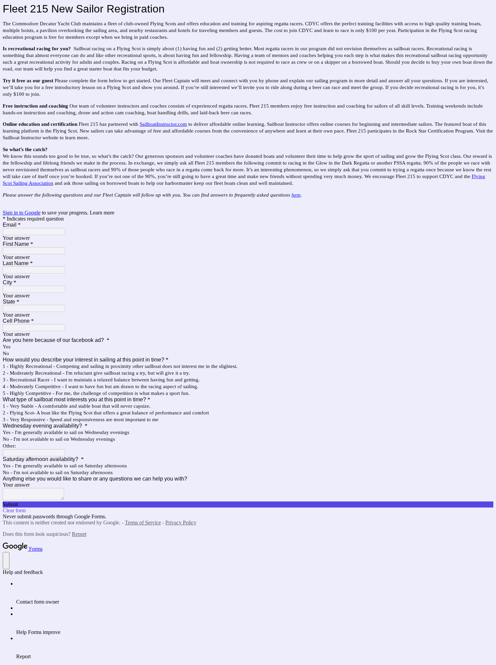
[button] (248, 504)
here (296, 195)
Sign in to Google (21, 212)
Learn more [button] (102, 212)
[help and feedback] (6, 560)
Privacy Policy (180, 522)
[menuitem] (254, 593)
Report (79, 534)
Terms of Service (143, 522)
